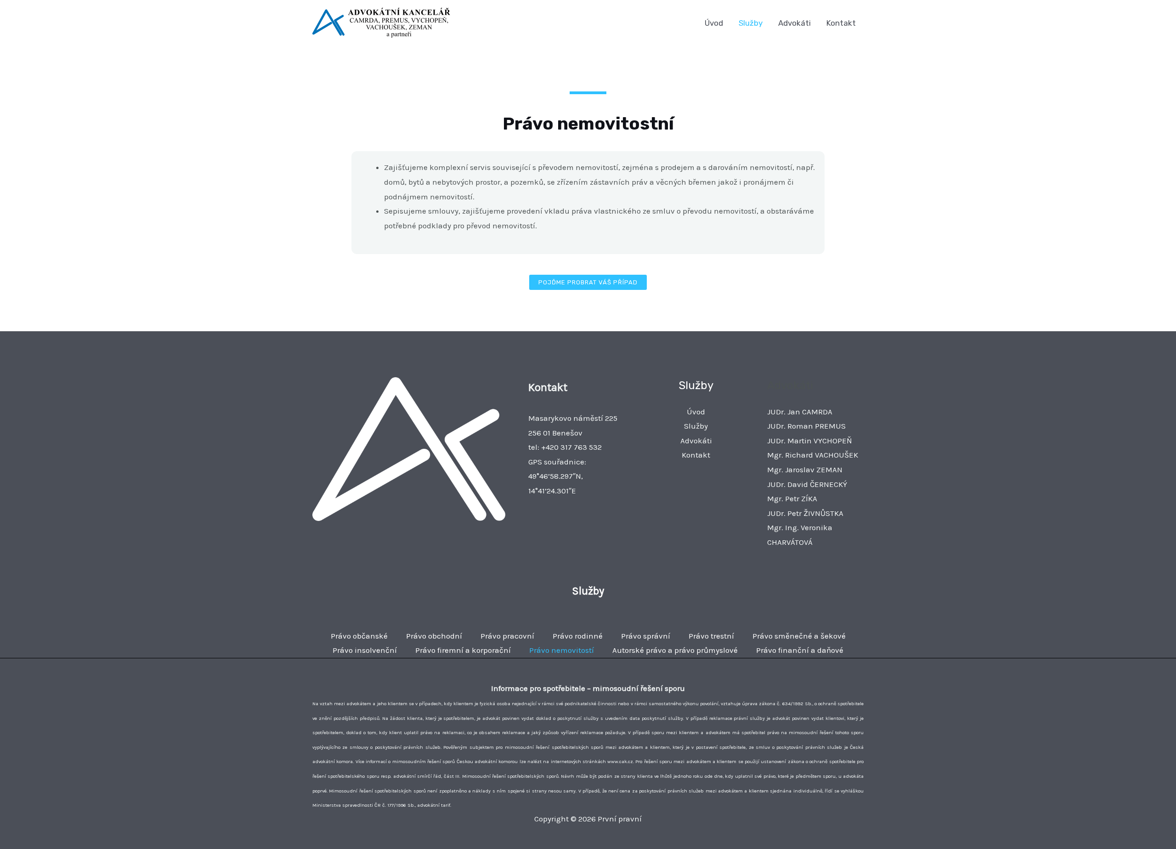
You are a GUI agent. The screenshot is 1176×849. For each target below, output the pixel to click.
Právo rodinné (578, 635)
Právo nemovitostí (561, 650)
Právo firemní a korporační (463, 650)
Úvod (714, 23)
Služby (751, 23)
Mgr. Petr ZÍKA (792, 498)
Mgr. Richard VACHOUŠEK (812, 454)
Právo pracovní (507, 635)
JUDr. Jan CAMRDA (799, 411)
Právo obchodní (434, 635)
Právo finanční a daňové (799, 650)
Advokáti (794, 23)
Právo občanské (359, 635)
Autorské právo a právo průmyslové (675, 650)
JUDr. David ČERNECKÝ (807, 484)
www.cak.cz (620, 761)
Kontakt (841, 23)
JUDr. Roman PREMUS (806, 425)
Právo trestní (711, 635)
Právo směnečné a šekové (799, 635)
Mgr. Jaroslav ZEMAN (804, 469)
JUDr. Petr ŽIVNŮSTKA (805, 513)
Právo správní (645, 635)
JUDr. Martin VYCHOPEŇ (809, 440)
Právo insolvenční (365, 650)
